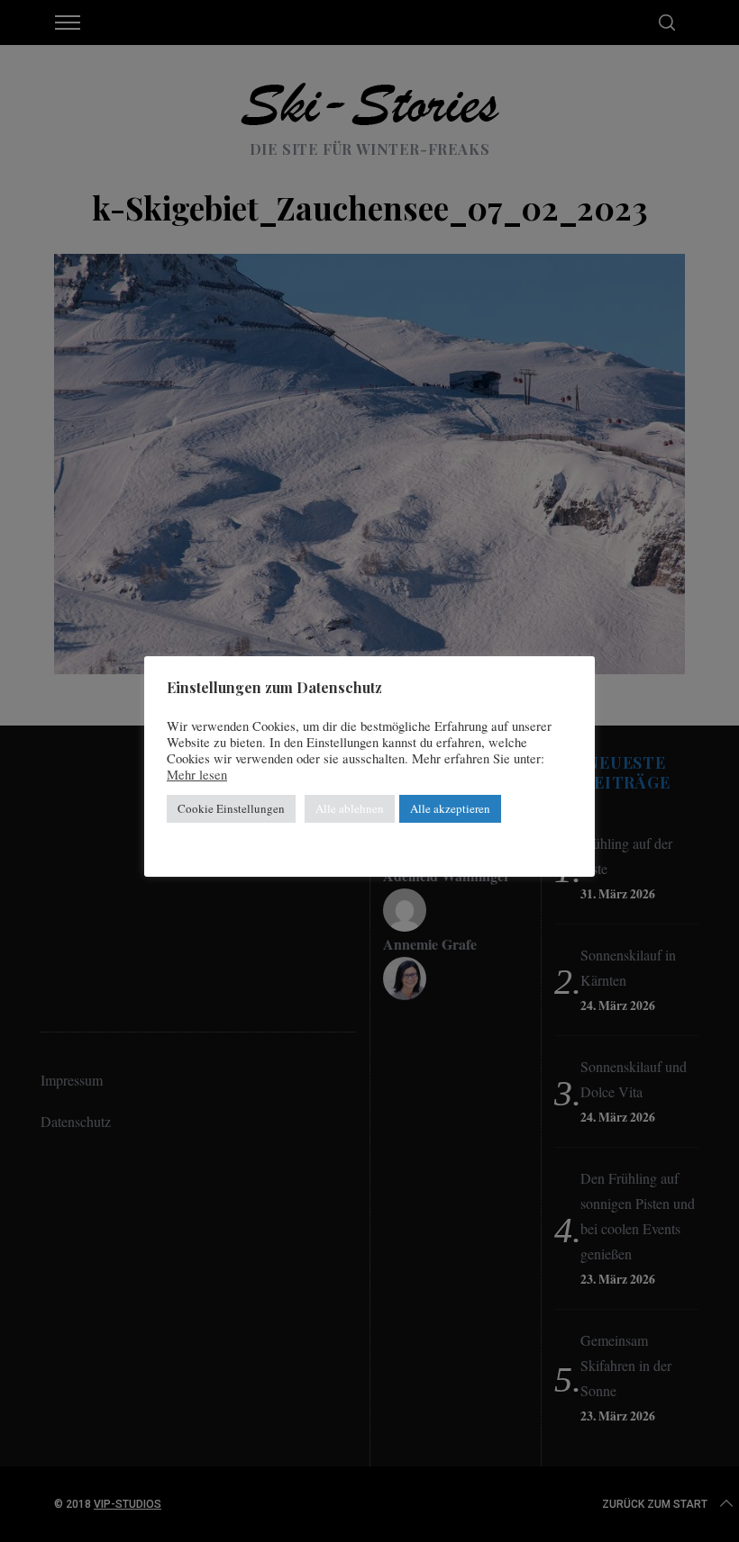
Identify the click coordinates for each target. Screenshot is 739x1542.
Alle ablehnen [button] (349, 808)
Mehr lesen (197, 775)
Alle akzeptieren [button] (450, 808)
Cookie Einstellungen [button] (231, 808)
